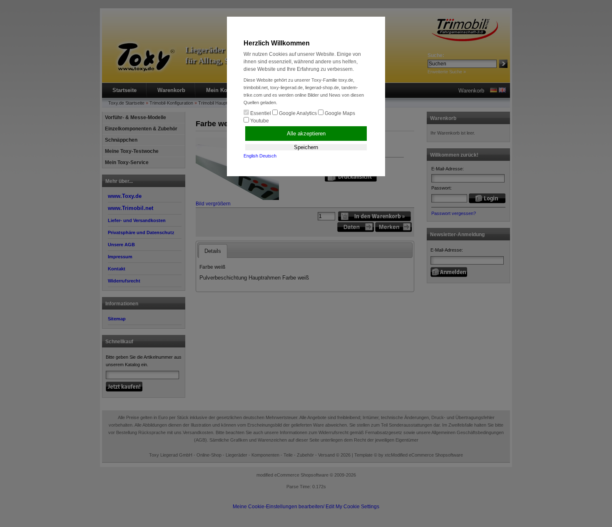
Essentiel (260, 113)
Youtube (259, 121)
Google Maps (339, 113)
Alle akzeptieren (306, 133)
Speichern (306, 147)
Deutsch (267, 155)
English (251, 155)
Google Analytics (297, 113)
